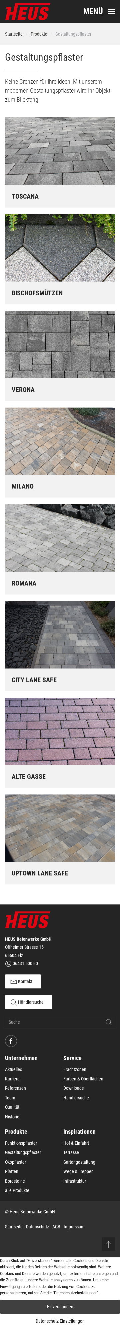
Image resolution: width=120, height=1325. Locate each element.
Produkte (39, 34)
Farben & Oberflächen (83, 1078)
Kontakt (24, 981)
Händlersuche (30, 1002)
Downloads (73, 1088)
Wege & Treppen (78, 1171)
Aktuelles (13, 1069)
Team (10, 1097)
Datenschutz (37, 1226)
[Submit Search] (108, 1022)
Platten (11, 1171)
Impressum (74, 1226)
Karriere (12, 1078)
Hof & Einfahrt (76, 1143)
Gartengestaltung (79, 1162)
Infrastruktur (74, 1181)
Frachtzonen (74, 1069)
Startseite (14, 34)
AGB (56, 1226)
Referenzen (15, 1088)
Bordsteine (15, 1181)
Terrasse (71, 1152)
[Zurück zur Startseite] (28, 11)
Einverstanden (60, 1306)
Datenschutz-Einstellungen (60, 1321)
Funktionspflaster (21, 1143)
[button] (99, 11)
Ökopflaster (15, 1162)
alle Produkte (17, 1190)
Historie (12, 1116)
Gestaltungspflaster (23, 1152)
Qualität (12, 1107)
